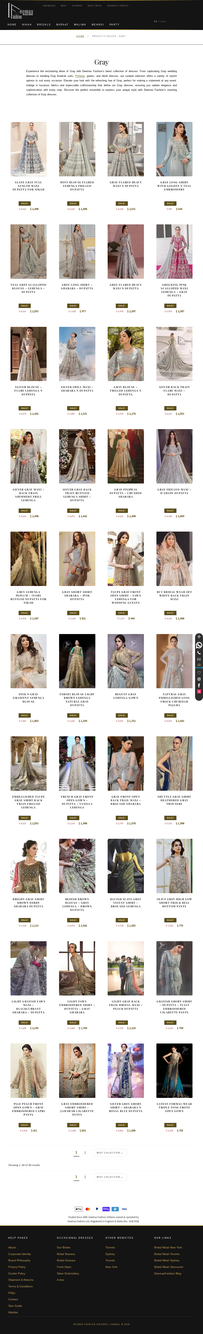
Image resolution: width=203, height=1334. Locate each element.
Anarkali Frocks (117, 5)
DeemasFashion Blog (167, 1273)
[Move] (199, 636)
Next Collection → (110, 1152)
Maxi (64, 5)
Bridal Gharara (66, 1260)
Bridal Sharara (66, 1254)
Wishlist (13, 1312)
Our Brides (63, 1247)
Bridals (44, 24)
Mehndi (98, 24)
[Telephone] (199, 652)
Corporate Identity (19, 1254)
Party (114, 24)
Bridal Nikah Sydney (166, 1260)
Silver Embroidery (68, 1273)
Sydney (110, 1254)
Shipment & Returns (21, 1279)
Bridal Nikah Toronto (167, 1254)
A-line (60, 1279)
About (12, 1247)
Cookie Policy (16, 1273)
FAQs (11, 1292)
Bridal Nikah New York (168, 1247)
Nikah (27, 24)
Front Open (64, 1266)
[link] (199, 645)
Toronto (110, 1247)
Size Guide (15, 1305)
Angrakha (49, 5)
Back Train (95, 5)
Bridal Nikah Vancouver (168, 1266)
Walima (80, 24)
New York (111, 1266)
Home (12, 24)
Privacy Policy (17, 1266)
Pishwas (77, 5)
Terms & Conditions (20, 1286)
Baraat (62, 24)
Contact (13, 1299)
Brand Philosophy (19, 1260)
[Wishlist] (199, 672)
